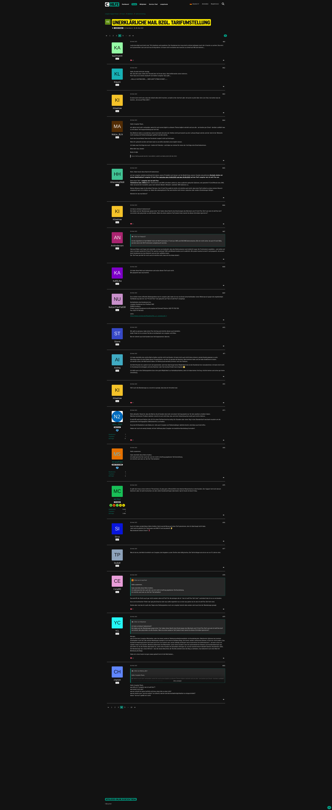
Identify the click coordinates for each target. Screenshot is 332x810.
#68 (223, 267)
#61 (224, 41)
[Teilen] (225, 35)
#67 (224, 231)
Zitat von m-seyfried (140, 580)
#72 (224, 384)
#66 (223, 205)
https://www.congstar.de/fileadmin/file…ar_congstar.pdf (147, 316)
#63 (224, 94)
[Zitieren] (223, 60)
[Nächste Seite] (132, 35)
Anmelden (205, 4)
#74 (224, 448)
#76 (224, 522)
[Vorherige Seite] (106, 35)
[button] (194, 4)
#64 (223, 120)
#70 (224, 327)
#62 (224, 68)
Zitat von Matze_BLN (140, 671)
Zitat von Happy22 (140, 236)
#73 (224, 410)
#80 (223, 666)
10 (129, 36)
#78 (224, 575)
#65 (223, 168)
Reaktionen (112, 434)
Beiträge (111, 438)
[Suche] (223, 4)
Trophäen (111, 436)
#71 (224, 353)
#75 (224, 485)
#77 (224, 549)
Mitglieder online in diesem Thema (121, 799)
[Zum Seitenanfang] (329, 807)
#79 (224, 616)
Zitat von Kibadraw (140, 622)
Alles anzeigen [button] (177, 681)
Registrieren (215, 4)
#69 (223, 293)
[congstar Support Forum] (112, 4)
